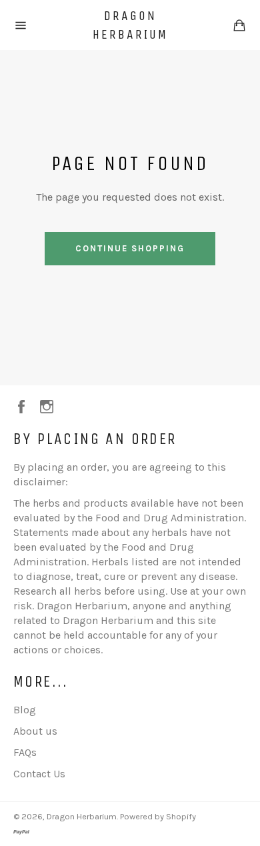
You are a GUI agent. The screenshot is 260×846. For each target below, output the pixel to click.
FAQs (25, 752)
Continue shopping (129, 248)
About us (35, 731)
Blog (24, 709)
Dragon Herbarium (130, 25)
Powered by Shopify (158, 816)
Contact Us (39, 773)
